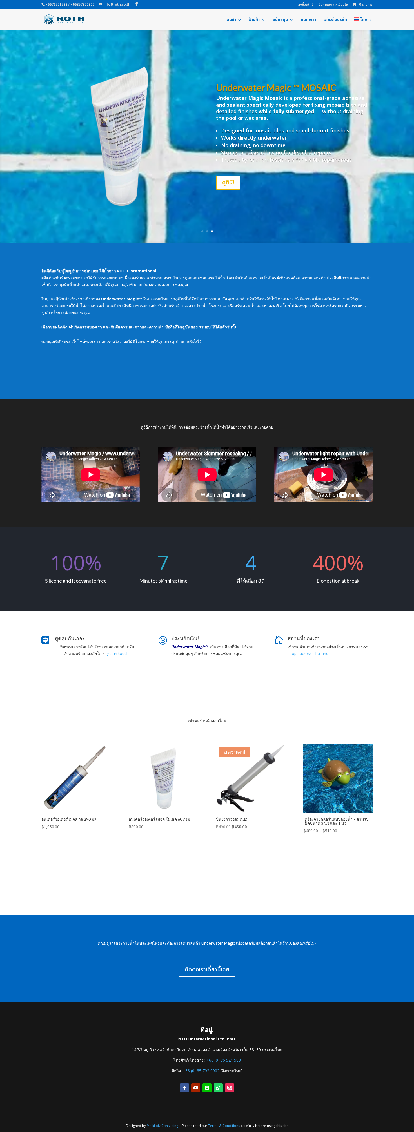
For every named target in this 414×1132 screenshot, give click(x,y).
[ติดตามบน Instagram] (229, 1087)
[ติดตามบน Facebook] (184, 1087)
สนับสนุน (280, 20)
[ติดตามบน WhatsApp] (218, 1087)
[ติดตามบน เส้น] (207, 1087)
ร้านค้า (254, 20)
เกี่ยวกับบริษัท (335, 20)
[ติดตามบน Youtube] (195, 1087)
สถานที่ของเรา (304, 638)
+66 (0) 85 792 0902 (201, 1070)
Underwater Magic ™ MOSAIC (276, 87)
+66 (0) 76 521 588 (223, 1060)
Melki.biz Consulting (162, 1125)
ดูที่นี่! (228, 182)
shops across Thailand (308, 653)
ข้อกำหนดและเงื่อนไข (333, 5)
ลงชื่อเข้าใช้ (305, 5)
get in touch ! (119, 653)
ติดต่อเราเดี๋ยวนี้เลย (207, 969)
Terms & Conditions (224, 1125)
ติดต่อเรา (308, 20)
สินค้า (231, 20)
